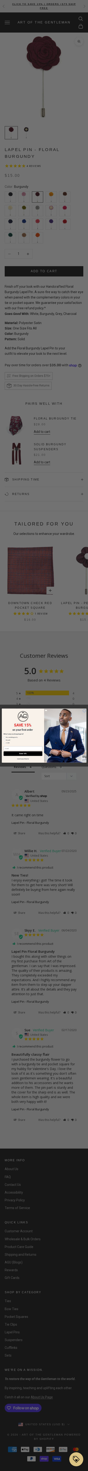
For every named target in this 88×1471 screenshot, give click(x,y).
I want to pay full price (23, 759)
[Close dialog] (84, 710)
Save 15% (23, 754)
